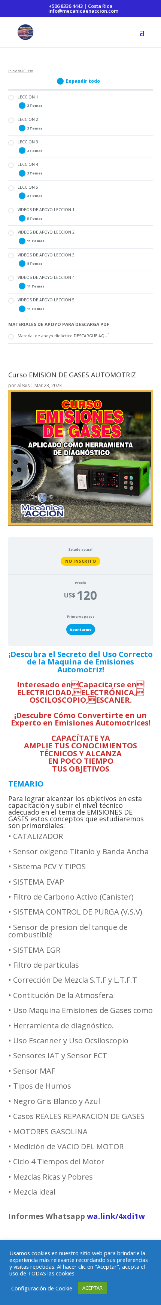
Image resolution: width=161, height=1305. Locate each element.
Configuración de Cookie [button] (41, 1288)
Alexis (23, 385)
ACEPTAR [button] (92, 1287)
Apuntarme (81, 629)
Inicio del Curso (20, 71)
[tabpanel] (80, 941)
